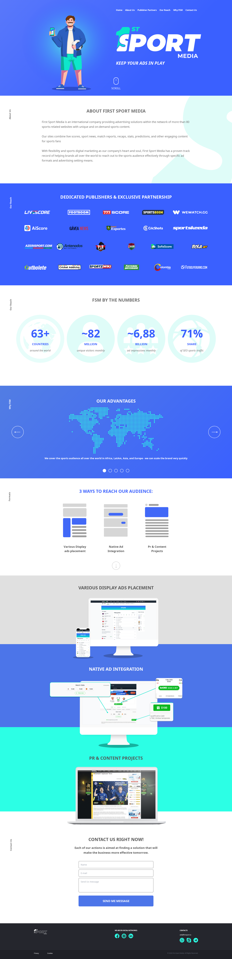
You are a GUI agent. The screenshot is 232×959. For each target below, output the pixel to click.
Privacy (36, 953)
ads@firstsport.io (185, 935)
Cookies (50, 953)
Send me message (116, 901)
